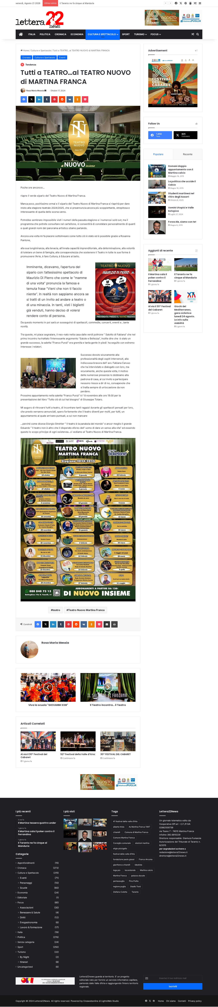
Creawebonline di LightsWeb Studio (101, 1001)
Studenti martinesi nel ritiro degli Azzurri (181, 195)
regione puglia (119, 886)
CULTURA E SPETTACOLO (102, 34)
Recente (187, 154)
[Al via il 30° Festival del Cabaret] (38, 741)
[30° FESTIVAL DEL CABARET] (117, 741)
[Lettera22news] (39, 17)
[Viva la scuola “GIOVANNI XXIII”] (100, 846)
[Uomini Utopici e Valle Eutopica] (157, 212)
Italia (20, 932)
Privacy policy (195, 1001)
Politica (21, 937)
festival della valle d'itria (124, 854)
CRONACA (60, 34)
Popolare (158, 154)
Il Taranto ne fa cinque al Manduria (185, 276)
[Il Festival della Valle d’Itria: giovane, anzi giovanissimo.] (70, 846)
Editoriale (22, 897)
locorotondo (130, 870)
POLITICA (45, 34)
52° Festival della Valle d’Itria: (77, 754)
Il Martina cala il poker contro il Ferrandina (157, 278)
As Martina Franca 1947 (139, 827)
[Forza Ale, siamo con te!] (157, 227)
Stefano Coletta (120, 892)
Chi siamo (171, 1001)
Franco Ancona (145, 859)
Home (26, 50)
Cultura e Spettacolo (41, 50)
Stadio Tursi (135, 886)
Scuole (23, 887)
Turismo (22, 952)
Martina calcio (146, 870)
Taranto (135, 892)
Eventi (62, 57)
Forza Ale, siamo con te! (182, 221)
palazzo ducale (138, 875)
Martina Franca (120, 875)
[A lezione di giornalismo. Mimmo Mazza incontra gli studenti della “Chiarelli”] (85, 847)
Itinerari (24, 962)
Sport (20, 947)
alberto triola (118, 827)
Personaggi (26, 882)
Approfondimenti (26, 863)
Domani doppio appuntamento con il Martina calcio (180, 169)
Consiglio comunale (122, 843)
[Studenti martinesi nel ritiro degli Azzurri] (157, 198)
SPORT (126, 34)
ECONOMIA (77, 34)
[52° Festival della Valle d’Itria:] (78, 741)
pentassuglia (118, 881)
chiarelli (116, 832)
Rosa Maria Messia (35, 90)
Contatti (182, 1001)
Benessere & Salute (30, 912)
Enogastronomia (28, 922)
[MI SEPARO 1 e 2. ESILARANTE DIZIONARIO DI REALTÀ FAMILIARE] (100, 833)
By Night (24, 957)
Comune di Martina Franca (136, 832)
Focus (21, 902)
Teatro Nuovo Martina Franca (86, 610)
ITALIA (31, 34)
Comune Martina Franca (124, 837)
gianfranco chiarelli (121, 865)
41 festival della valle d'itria (125, 821)
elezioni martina (142, 843)
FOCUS (154, 34)
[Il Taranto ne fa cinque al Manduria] (185, 264)
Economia (23, 892)
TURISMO (139, 34)
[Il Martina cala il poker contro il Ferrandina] (159, 264)
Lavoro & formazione (31, 927)
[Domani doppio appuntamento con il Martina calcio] (157, 171)
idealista (138, 865)
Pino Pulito (134, 881)
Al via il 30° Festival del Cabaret (75, 3)
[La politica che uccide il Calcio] (157, 184)
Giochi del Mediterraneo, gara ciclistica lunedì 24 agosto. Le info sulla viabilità (184, 315)
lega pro (116, 870)
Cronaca (26, 57)
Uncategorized (25, 967)
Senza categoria (26, 942)
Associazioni (26, 907)
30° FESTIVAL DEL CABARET (115, 754)
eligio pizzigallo (120, 848)
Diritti (22, 917)
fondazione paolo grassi (123, 859)
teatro (56, 610)
